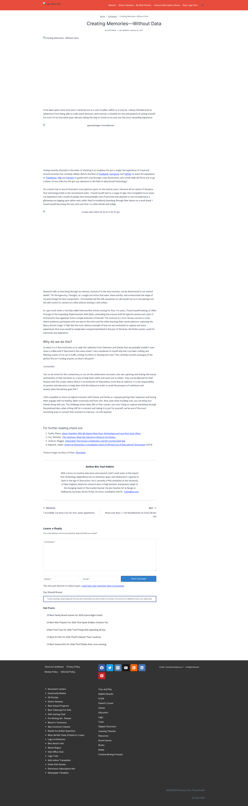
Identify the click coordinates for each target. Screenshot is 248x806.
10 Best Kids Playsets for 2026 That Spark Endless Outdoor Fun (77, 622)
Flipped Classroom (107, 726)
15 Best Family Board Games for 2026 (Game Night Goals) (75, 615)
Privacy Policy (73, 666)
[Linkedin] (141, 667)
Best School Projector (58, 705)
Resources (103, 735)
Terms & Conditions (54, 666)
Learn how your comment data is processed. (103, 585)
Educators (103, 712)
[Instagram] (117, 667)
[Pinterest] (101, 675)
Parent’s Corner (105, 703)
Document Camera (57, 688)
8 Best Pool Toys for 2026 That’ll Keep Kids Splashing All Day (76, 629)
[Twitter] (109, 667)
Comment (50, 541)
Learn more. (148, 599)
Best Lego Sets (190, 5)
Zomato (70, 177)
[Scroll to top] (241, 793)
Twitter (127, 173)
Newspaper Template (58, 772)
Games (101, 707)
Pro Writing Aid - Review (59, 718)
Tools (101, 721)
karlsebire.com (131, 491)
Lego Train (53, 755)
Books (101, 745)
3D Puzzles (53, 697)
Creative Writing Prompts (110, 754)
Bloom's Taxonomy (57, 722)
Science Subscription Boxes (167, 5)
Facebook (103, 173)
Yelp (59, 177)
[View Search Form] (202, 5)
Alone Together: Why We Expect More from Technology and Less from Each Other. (101, 433)
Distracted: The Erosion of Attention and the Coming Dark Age (95, 440)
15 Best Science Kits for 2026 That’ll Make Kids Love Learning (76, 644)
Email (86, 578)
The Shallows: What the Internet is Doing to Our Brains (88, 437)
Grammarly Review (57, 693)
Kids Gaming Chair (56, 714)
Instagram (114, 173)
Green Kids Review (57, 764)
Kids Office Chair (56, 751)
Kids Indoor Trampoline (59, 760)
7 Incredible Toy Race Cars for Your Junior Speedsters (69, 510)
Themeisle (80, 452)
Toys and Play (105, 689)
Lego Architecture (56, 739)
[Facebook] (101, 667)
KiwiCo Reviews (55, 701)
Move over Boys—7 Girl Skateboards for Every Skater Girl (130, 512)
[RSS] (133, 667)
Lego (100, 717)
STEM (101, 698)
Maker (101, 749)
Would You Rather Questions (61, 730)
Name (48, 578)
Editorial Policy (68, 671)
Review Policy (51, 671)
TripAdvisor (51, 177)
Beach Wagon (54, 747)
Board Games (104, 740)
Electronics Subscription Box (61, 768)
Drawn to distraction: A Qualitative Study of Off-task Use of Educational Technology (104, 444)
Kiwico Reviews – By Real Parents (135, 5)
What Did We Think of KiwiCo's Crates (66, 735)
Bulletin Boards (105, 693)
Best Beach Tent (56, 743)
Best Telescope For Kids (59, 709)
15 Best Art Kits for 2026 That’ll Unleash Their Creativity (74, 636)
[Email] (125, 667)
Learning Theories (107, 731)
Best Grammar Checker (59, 726)
